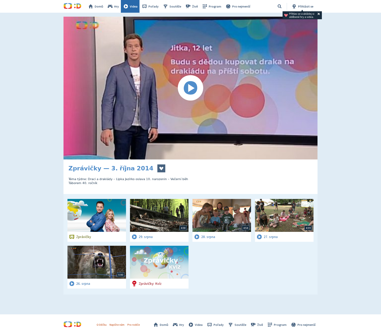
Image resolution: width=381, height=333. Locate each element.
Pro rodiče (133, 324)
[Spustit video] (191, 88)
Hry (116, 6)
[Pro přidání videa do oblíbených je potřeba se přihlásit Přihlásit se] (161, 168)
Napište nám (117, 324)
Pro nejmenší (241, 6)
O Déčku (102, 324)
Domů (99, 6)
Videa (134, 6)
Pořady (153, 6)
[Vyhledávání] (279, 6)
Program (215, 6)
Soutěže (175, 6)
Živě (195, 6)
